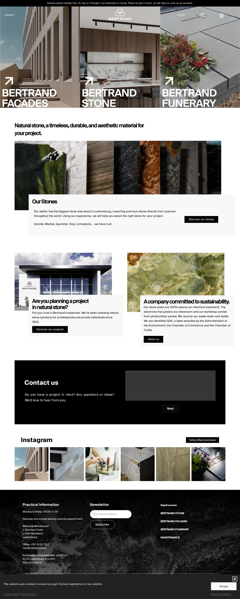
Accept (224, 586)
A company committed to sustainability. (186, 301)
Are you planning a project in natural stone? (60, 304)
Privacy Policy (28, 594)
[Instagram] (202, 15)
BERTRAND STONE (172, 513)
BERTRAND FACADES (174, 521)
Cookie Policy (11, 594)
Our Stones (44, 201)
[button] (234, 579)
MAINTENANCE (170, 538)
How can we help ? (138, 367)
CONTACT (9, 15)
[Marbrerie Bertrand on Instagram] (31, 464)
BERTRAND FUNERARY (175, 529)
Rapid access (169, 505)
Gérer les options (221, 594)
